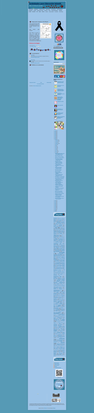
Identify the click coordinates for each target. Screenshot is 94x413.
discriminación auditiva (57, 275)
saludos (61, 346)
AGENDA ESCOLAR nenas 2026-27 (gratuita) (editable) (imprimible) (60, 90)
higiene (60, 299)
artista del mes (61, 224)
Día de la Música (57, 261)
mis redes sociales (51, 11)
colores (56, 238)
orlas (56, 327)
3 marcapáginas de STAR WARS (59, 177)
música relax (57, 320)
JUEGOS (40, 11)
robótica (56, 345)
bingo (61, 229)
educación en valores (61, 280)
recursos (63, 342)
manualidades (57, 312)
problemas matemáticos (60, 337)
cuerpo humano (57, 249)
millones (61, 316)
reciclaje (61, 341)
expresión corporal (56, 291)
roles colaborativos (61, 345)
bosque (63, 230)
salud (58, 346)
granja (61, 297)
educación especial (59, 281)
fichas (57, 292)
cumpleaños (63, 249)
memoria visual (58, 315)
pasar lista (62, 328)
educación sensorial (56, 284)
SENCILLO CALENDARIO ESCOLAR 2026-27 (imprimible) (61, 117)
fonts (62, 294)
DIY (61, 277)
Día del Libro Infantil (58, 264)
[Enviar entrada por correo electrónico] (36, 45)
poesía (64, 333)
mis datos (46, 11)
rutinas (55, 346)
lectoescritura (56, 308)
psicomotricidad (56, 341)
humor (62, 300)
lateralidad (61, 307)
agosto (56, 144)
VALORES (30, 11)
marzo (56, 150)
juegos (33, 46)
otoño (60, 327)
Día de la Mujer (63, 260)
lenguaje (57, 309)
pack (64, 327)
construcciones (61, 244)
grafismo (56, 296)
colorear (55, 237)
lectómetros (62, 308)
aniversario (60, 220)
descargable (62, 252)
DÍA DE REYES (57, 263)
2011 (55, 208)
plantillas (59, 332)
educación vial (63, 284)
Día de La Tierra (62, 261)
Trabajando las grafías (60, 101)
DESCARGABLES (31, 9)
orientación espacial (62, 326)
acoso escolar (61, 218)
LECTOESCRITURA (53, 9)
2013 (55, 206)
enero (56, 152)
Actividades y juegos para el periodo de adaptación (60, 114)
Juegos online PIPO (60, 105)
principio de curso (61, 336)
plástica (63, 332)
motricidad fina (56, 319)
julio (56, 145)
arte (64, 223)
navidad (35, 46)
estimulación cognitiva (58, 287)
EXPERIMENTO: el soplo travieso (59, 176)
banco (55, 228)
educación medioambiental (59, 282)
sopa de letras (57, 349)
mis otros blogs (61, 11)
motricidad (60, 318)
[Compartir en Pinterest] (40, 46)
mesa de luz (63, 315)
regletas (55, 344)
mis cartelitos (56, 11)
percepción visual (56, 331)
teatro (59, 350)
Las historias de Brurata (57, 367)
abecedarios (55, 218)
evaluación (61, 288)
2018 (55, 200)
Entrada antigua (49, 82)
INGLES (49, 10)
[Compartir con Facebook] (39, 46)
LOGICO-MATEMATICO (59, 9)
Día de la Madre (57, 260)
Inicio (41, 82)
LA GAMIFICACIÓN (57, 160)
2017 (55, 201)
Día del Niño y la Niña (58, 266)
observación (56, 324)
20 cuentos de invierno (58, 169)
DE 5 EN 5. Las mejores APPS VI (59, 157)
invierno (61, 303)
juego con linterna (58, 304)
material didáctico (61, 314)
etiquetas (55, 288)
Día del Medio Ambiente (61, 265)
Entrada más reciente (32, 82)
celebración (56, 235)
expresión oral (62, 291)
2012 (55, 207)
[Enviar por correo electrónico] (36, 46)
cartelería (61, 233)
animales (55, 220)
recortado (55, 342)
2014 (55, 205)
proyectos (55, 340)
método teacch (57, 316)
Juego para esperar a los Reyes (59, 193)
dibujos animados (60, 273)
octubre (56, 142)
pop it (60, 334)
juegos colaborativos (57, 306)
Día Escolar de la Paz (59, 268)
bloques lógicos (58, 230)
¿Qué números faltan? (58, 170)
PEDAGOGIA (33, 11)
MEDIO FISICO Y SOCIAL (40, 10)
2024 (55, 133)
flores (59, 294)
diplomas (61, 274)
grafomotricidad (56, 297)
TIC (60, 351)
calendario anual (60, 231)
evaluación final (56, 289)
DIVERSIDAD (60, 10)
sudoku (61, 349)
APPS (37, 11)
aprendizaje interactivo (61, 222)
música (63, 319)
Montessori (59, 317)
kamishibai (57, 307)
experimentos (57, 290)
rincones (63, 344)
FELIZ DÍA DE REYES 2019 (59, 192)
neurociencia (59, 321)
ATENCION (35, 10)
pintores (55, 332)
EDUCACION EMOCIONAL (55, 10)
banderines (59, 228)
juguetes (63, 306)
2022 (55, 135)
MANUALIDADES (48, 9)
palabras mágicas (57, 328)
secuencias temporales (60, 347)
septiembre (56, 143)
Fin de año (60, 293)
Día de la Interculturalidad (62, 259)
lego (54, 309)
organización (55, 326)
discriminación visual (58, 276)
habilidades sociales (60, 298)
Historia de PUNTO (57, 171)
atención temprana (56, 226)
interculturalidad (56, 303)
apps (58, 221)
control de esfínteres (56, 245)
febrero (56, 151)
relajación (58, 344)
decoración (57, 250)
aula (56, 227)
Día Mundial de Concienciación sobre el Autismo (59, 271)
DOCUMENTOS (30, 10)
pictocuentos (61, 331)
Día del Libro (63, 263)
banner (64, 228)
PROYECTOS (46, 10)
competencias (61, 238)
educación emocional (61, 279)
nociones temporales (60, 322)
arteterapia (56, 224)
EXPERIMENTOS (36, 9)
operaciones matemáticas (58, 325)
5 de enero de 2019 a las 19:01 (35, 57)
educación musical (59, 283)
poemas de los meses (58, 333)
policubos (56, 334)
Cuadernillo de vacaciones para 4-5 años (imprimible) (61, 94)
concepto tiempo (60, 240)
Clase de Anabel (56, 365)
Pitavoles (55, 366)
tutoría (60, 352)
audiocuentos (63, 226)
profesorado (62, 338)
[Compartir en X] (38, 46)
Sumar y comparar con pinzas (59, 156)
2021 (55, 136)
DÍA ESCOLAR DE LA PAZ (58, 155)
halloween (55, 299)
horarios (58, 300)
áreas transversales (59, 223)
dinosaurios (55, 274)
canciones (60, 232)
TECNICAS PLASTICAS (42, 9)
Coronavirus (61, 246)
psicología (60, 340)
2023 (55, 134)
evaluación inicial (61, 289)
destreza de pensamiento (57, 255)
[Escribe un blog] (37, 46)
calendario (55, 231)
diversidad (55, 277)
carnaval (55, 233)
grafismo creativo (61, 296)
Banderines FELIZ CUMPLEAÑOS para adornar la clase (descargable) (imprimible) (60, 98)
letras (62, 309)
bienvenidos (57, 229)
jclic (54, 304)
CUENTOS (43, 11)
